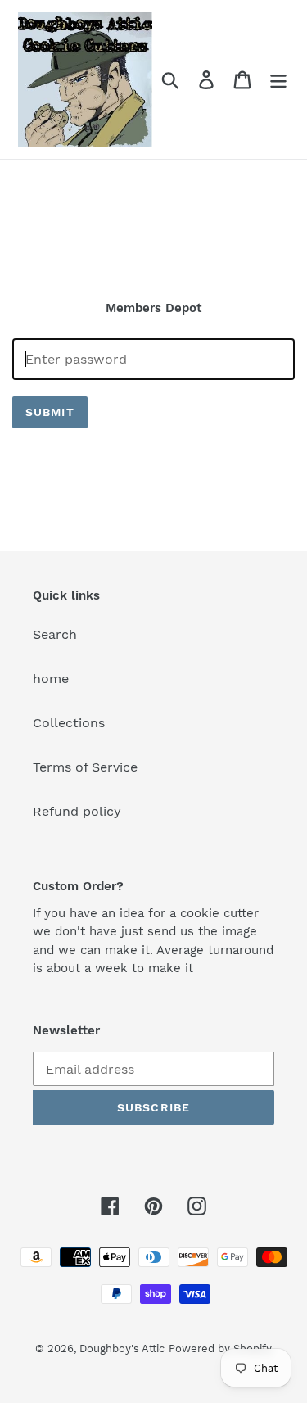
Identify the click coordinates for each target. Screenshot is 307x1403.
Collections (69, 723)
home (51, 678)
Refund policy (77, 811)
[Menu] (278, 79)
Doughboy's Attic (122, 1348)
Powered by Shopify (220, 1348)
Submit (49, 412)
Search (55, 634)
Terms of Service (85, 767)
